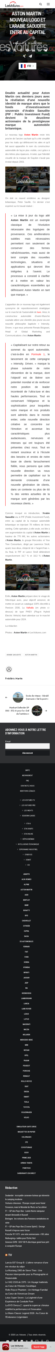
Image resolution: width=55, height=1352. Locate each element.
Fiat (26, 952)
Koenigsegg (26, 993)
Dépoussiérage (28, 839)
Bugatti (26, 910)
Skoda (26, 1092)
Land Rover (26, 1009)
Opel (26, 1055)
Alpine (26, 884)
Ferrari (26, 947)
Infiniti (26, 973)
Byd (26, 916)
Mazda (26, 1029)
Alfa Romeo (26, 879)
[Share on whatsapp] (40, 50)
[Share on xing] (24, 56)
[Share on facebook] (9, 50)
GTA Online (28, 834)
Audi (26, 895)
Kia (26, 988)
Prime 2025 (26, 1158)
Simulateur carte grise (26, 1127)
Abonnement (27, 775)
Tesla (26, 1102)
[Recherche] (39, 4)
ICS (28, 865)
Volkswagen (26, 1112)
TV (10, 1255)
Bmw (26, 905)
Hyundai (26, 967)
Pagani (26, 1061)
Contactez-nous (27, 786)
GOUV (26, 1153)
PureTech (27, 1168)
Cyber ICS (28, 855)
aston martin (31, 655)
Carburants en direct (26, 1173)
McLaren (26, 1035)
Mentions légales (27, 791)
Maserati (26, 1024)
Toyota (26, 1107)
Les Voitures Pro (28, 805)
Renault (26, 1076)
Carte (27, 770)
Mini (26, 1045)
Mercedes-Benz (26, 1040)
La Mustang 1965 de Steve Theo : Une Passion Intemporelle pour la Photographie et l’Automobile (26, 1274)
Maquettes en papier (26, 1132)
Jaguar (26, 978)
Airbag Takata (26, 1163)
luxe (39, 312)
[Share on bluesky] (46, 50)
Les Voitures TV (28, 800)
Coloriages (26, 1137)
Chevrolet (26, 921)
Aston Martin (31, 134)
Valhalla (30, 607)
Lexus (26, 1014)
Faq (27, 781)
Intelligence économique (28, 844)
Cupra (26, 931)
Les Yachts (28, 811)
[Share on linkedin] (34, 50)
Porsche (26, 1071)
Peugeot (26, 1066)
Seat (26, 1086)
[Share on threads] (21, 50)
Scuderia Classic (28, 816)
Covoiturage (26, 1147)
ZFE (26, 1142)
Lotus (26, 1019)
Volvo (26, 1117)
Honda (26, 962)
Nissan (26, 1050)
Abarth (26, 874)
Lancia (26, 1004)
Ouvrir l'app (39, 1347)
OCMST (28, 860)
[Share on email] (30, 56)
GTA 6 (28, 824)
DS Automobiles (26, 941)
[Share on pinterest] (27, 50)
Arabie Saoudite (14, 655)
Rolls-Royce (26, 1081)
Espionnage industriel (28, 849)
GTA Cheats (28, 829)
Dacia (26, 936)
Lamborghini (26, 998)
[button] (48, 4)
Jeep (26, 983)
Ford (26, 957)
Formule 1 (38, 354)
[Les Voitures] (14, 4)
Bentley (26, 900)
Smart (26, 1097)
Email (7, 741)
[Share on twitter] (15, 50)
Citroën (26, 926)
